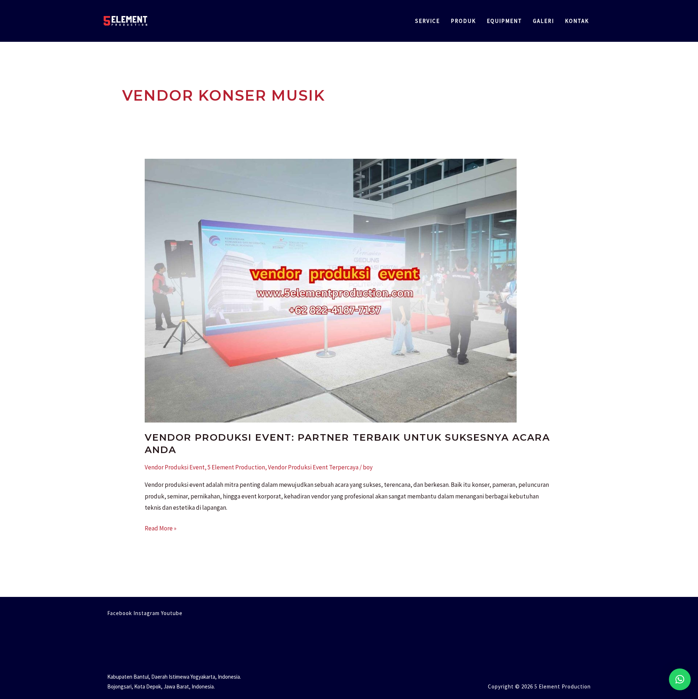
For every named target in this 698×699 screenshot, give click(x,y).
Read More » (160, 527)
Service (427, 20)
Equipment (504, 20)
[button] (680, 679)
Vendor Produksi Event (175, 467)
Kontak (577, 20)
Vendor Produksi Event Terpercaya (313, 467)
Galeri (543, 20)
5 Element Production (236, 467)
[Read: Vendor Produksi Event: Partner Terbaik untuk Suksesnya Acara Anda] (331, 290)
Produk (463, 20)
